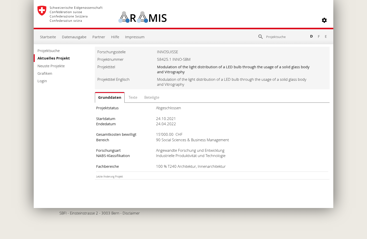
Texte (133, 97)
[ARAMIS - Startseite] (102, 20)
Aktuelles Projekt (53, 58)
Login (42, 80)
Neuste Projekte (51, 65)
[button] (324, 20)
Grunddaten (109, 97)
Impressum (135, 36)
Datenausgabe (74, 36)
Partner (98, 36)
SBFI (63, 213)
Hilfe (115, 36)
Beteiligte (151, 97)
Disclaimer (131, 213)
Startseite (48, 36)
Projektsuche (48, 50)
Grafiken (44, 73)
